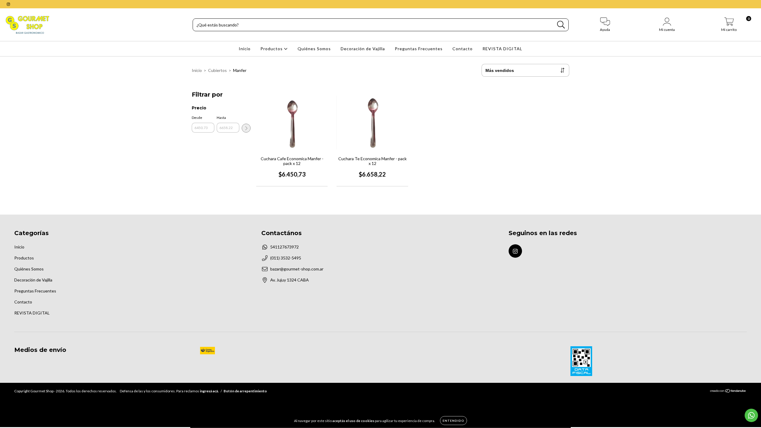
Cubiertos (217, 70)
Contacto (462, 48)
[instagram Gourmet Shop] (8, 4)
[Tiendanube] (728, 391)
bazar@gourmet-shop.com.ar (296, 268)
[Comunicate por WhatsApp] (751, 415)
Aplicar (246, 128)
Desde (197, 117)
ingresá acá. (209, 391)
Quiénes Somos (314, 48)
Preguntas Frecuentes (419, 48)
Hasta (221, 117)
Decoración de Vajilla (363, 48)
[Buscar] (561, 25)
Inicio (245, 48)
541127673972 (284, 246)
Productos (272, 48)
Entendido (453, 420)
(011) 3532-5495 (285, 257)
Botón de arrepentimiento (245, 391)
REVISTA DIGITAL (502, 48)
